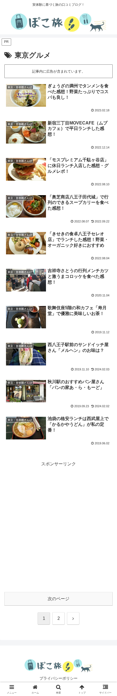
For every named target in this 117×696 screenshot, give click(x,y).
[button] (105, 657)
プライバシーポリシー (58, 678)
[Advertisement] (58, 526)
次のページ (58, 598)
